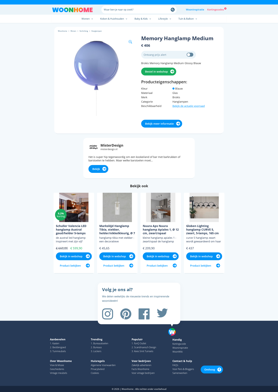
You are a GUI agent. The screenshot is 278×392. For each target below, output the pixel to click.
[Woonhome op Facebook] (144, 313)
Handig (177, 339)
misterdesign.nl (108, 149)
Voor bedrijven (141, 361)
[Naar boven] (173, 327)
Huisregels (98, 361)
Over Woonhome (61, 361)
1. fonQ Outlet (139, 343)
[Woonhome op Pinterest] (125, 313)
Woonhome (62, 31)
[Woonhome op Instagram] (107, 313)
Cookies (95, 373)
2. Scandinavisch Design (144, 347)
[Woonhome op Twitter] (162, 313)
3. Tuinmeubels (58, 351)
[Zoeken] (173, 10)
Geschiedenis (57, 369)
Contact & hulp (182, 361)
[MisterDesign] (93, 146)
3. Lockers (96, 351)
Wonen (73, 31)
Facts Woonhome (140, 369)
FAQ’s (175, 365)
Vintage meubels (58, 373)
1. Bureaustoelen (99, 343)
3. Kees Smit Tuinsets (142, 351)
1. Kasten (54, 343)
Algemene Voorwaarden (103, 365)
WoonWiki (177, 351)
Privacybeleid (98, 369)
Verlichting (83, 31)
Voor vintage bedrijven (143, 373)
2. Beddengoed (58, 347)
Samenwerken (179, 373)
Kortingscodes (215, 9)
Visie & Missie (57, 365)
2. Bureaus (96, 347)
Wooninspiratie (195, 9)
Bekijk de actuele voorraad (188, 106)
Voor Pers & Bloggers (183, 369)
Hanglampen (96, 31)
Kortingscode (179, 343)
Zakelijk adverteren (141, 365)
